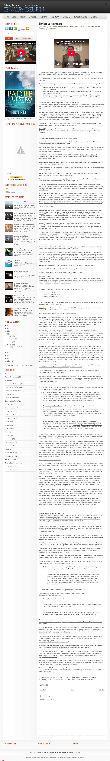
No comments (52, 28)
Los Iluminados (10, 442)
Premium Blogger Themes (64, 757)
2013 (9, 361)
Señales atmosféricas (21, 236)
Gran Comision (10, 428)
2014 (9, 358)
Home (7, 17)
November (12, 336)
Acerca (14, 17)
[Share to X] (45, 685)
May (10, 342)
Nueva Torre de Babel (12, 453)
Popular (9, 38)
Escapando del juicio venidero (24, 224)
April (10, 345)
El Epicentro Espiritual (21, 249)
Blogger (30, 365)
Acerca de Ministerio (11, 377)
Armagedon (9, 380)
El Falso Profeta (10, 418)
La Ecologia (45, 17)
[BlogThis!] (42, 685)
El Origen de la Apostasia (16, 347)
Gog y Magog (9, 425)
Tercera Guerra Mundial (12, 463)
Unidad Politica (10, 466)
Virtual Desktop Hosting (78, 757)
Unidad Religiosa (10, 470)
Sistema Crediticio (11, 459)
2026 (9, 325)
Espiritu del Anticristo (21, 309)
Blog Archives (26, 38)
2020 (9, 331)
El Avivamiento (10, 411)
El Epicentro (33, 17)
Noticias (23, 17)
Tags (16, 38)
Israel (7, 432)
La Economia (56, 17)
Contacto (17, 260)
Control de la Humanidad (13, 397)
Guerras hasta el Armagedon (23, 202)
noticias (7, 449)
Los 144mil (8, 439)
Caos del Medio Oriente (12, 384)
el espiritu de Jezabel (21, 283)
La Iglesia (94, 17)
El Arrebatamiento (11, 408)
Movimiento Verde (11, 446)
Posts (10, 189)
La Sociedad (67, 17)
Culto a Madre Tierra (11, 401)
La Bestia (8, 435)
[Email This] (40, 685)
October (11, 339)
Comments (11, 192)
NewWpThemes (36, 757)
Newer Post (43, 689)
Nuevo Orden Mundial (81, 17)
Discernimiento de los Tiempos (24, 213)
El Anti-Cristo (9, 404)
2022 (9, 328)
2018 (9, 352)
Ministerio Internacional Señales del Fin (54, 752)
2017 (9, 355)
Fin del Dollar (9, 422)
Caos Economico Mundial (13, 387)
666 (6, 373)
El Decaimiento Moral (12, 415)
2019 (9, 334)
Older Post (101, 689)
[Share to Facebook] (47, 685)
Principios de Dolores (21, 296)
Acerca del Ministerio (21, 272)
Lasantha (53, 757)
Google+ (2, 760)
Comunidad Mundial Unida (13, 391)
